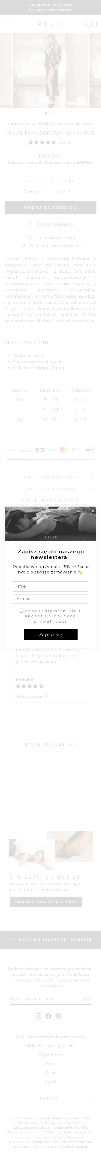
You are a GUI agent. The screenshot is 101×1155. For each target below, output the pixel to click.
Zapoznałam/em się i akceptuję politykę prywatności (53, 616)
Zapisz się (50, 634)
